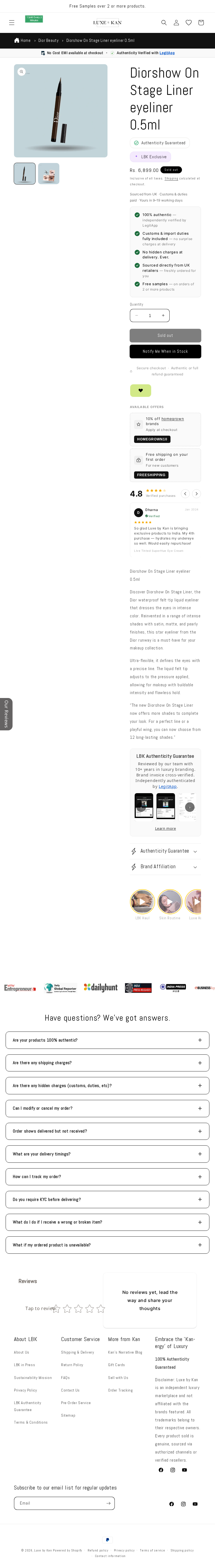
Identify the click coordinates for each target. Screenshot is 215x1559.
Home (26, 40)
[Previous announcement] (11, 6)
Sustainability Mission (33, 1377)
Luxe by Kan (43, 1550)
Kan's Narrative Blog (125, 1352)
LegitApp (167, 52)
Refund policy (98, 1550)
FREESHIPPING (151, 475)
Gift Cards (116, 1364)
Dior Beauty (48, 40)
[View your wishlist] (188, 22)
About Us (21, 1352)
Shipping (171, 178)
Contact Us (70, 1390)
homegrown (173, 418)
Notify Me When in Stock (165, 351)
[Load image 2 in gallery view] (48, 173)
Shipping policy (182, 1550)
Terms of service (152, 1550)
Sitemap (68, 1415)
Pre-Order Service (76, 1402)
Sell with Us (118, 1377)
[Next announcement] (204, 6)
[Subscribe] (108, 1503)
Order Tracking (120, 1390)
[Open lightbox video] (142, 901)
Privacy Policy (25, 1390)
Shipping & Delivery (77, 1352)
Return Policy (72, 1364)
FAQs (65, 1377)
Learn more (165, 828)
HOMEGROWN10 (152, 439)
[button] (12, 22)
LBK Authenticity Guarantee (27, 1406)
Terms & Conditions (31, 1422)
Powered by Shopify (67, 1550)
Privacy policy (124, 1550)
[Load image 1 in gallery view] (24, 173)
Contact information (110, 1556)
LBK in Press (24, 1364)
